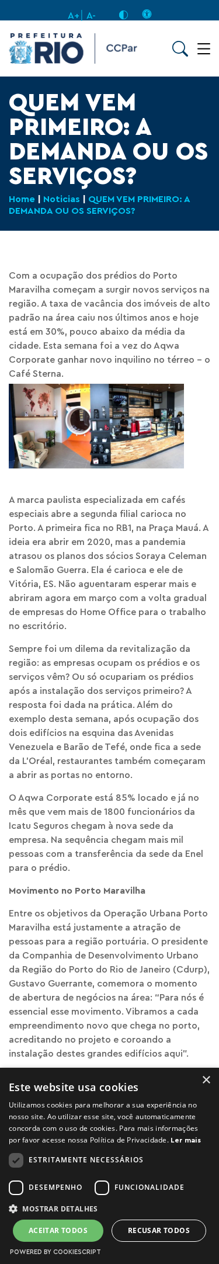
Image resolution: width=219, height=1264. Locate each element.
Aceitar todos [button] (58, 1230)
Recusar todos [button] (159, 1230)
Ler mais (185, 1140)
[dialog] (109, 1166)
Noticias (61, 199)
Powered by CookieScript (55, 1252)
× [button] (205, 1080)
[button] (109, 1208)
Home (22, 199)
